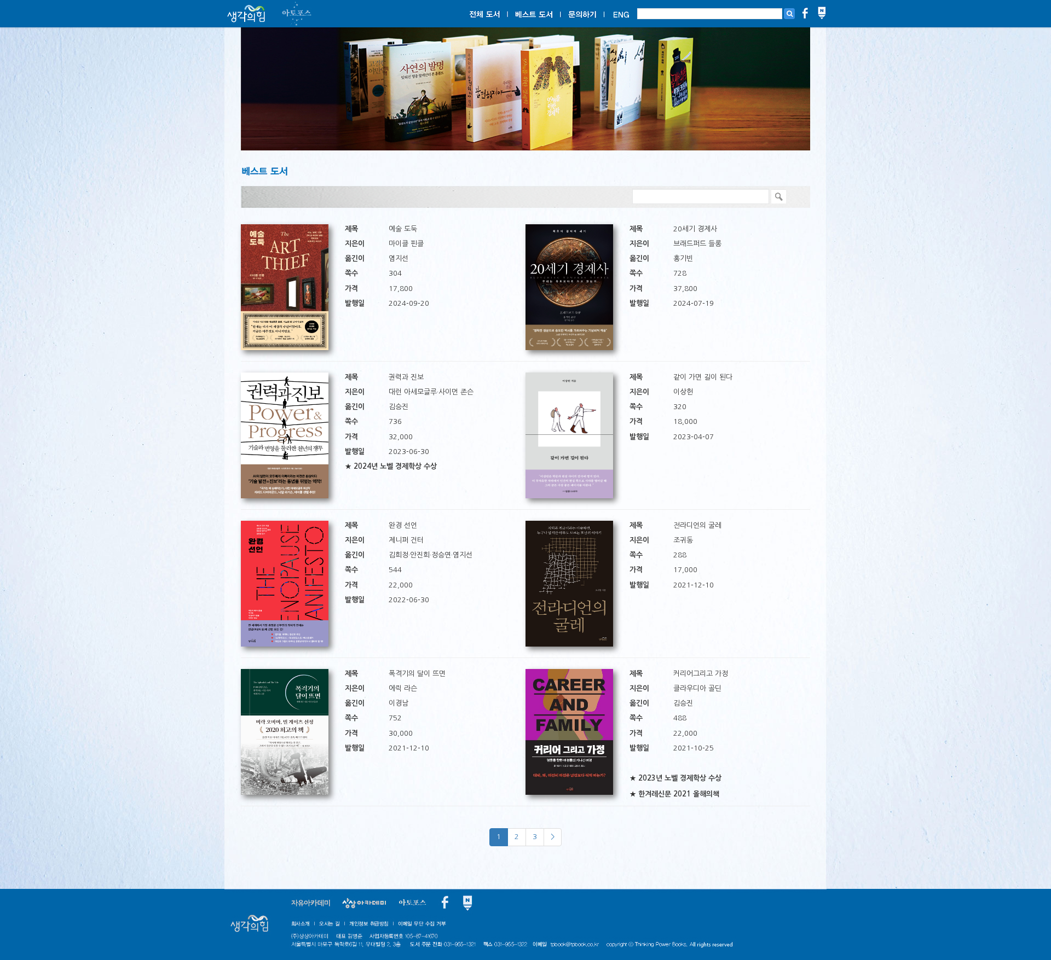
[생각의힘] (246, 14)
